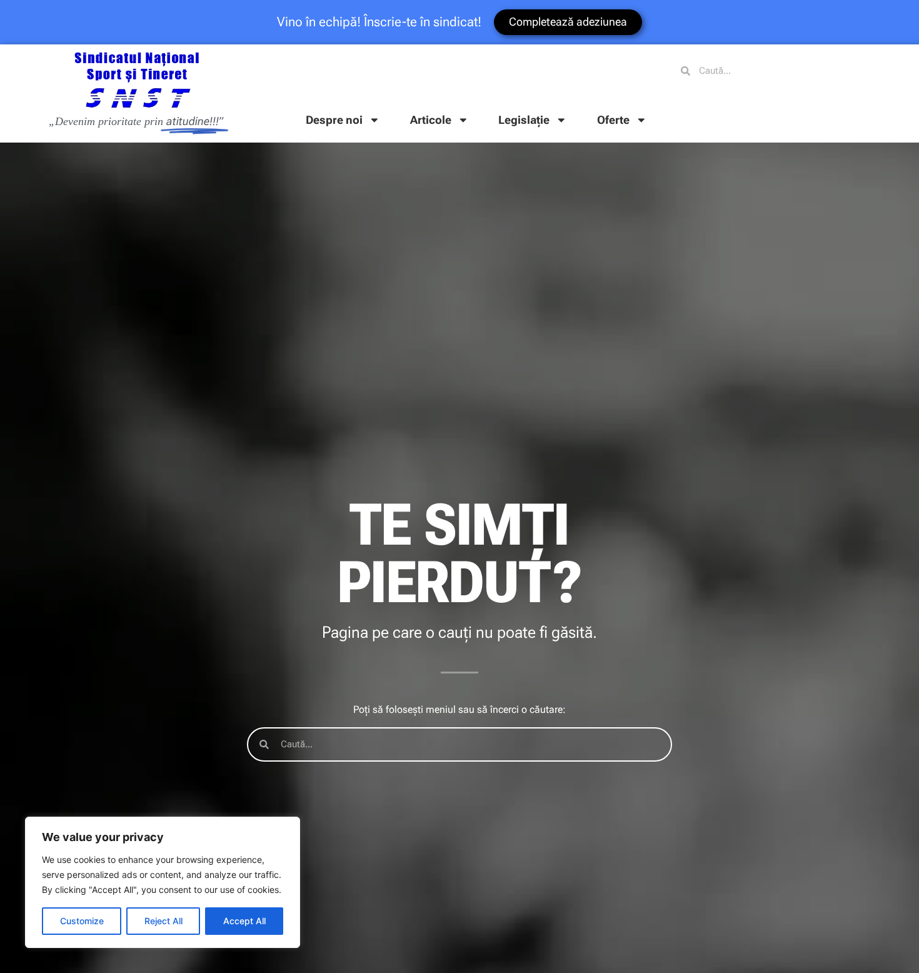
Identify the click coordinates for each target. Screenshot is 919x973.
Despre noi (334, 120)
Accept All (244, 920)
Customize (82, 920)
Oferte (613, 120)
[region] (162, 882)
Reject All (163, 920)
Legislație (524, 120)
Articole (430, 120)
